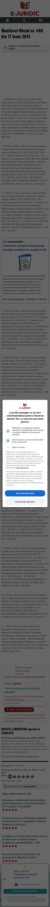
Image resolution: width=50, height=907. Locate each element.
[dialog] (25, 453)
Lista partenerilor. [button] (22, 467)
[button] (25, 447)
